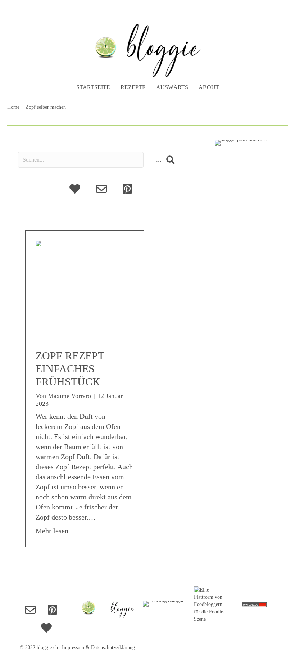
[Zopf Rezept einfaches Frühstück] (84, 289)
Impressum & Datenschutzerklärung (98, 647)
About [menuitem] (209, 87)
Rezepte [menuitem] (133, 87)
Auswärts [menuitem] (172, 87)
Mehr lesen (52, 530)
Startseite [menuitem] (93, 87)
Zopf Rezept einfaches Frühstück (70, 369)
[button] (165, 160)
